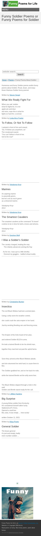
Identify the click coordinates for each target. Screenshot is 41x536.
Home (4, 80)
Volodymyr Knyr (15, 185)
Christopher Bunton (17, 302)
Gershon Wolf (15, 235)
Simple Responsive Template (16, 532)
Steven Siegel (15, 95)
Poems (11, 80)
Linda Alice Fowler (16, 118)
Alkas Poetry (14, 422)
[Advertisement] (20, 46)
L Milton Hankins (16, 394)
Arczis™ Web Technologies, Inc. (28, 523)
